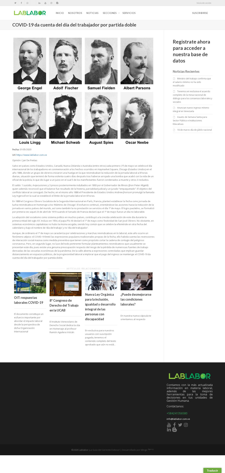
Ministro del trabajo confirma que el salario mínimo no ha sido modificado (192, 82)
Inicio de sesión (204, 3)
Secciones (110, 13)
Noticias (92, 13)
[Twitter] (15, 3)
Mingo (147, 449)
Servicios (129, 13)
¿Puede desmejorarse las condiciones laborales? (136, 299)
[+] (30, 282)
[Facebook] (21, 3)
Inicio (60, 13)
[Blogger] (57, 3)
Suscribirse (200, 13)
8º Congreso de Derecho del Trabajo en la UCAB (64, 305)
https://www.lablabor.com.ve (31, 154)
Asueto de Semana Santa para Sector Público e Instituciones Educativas (190, 121)
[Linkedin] (39, 3)
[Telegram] (33, 3)
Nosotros (75, 13)
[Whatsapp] (27, 3)
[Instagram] (51, 3)
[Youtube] (45, 3)
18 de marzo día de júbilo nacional (194, 129)
